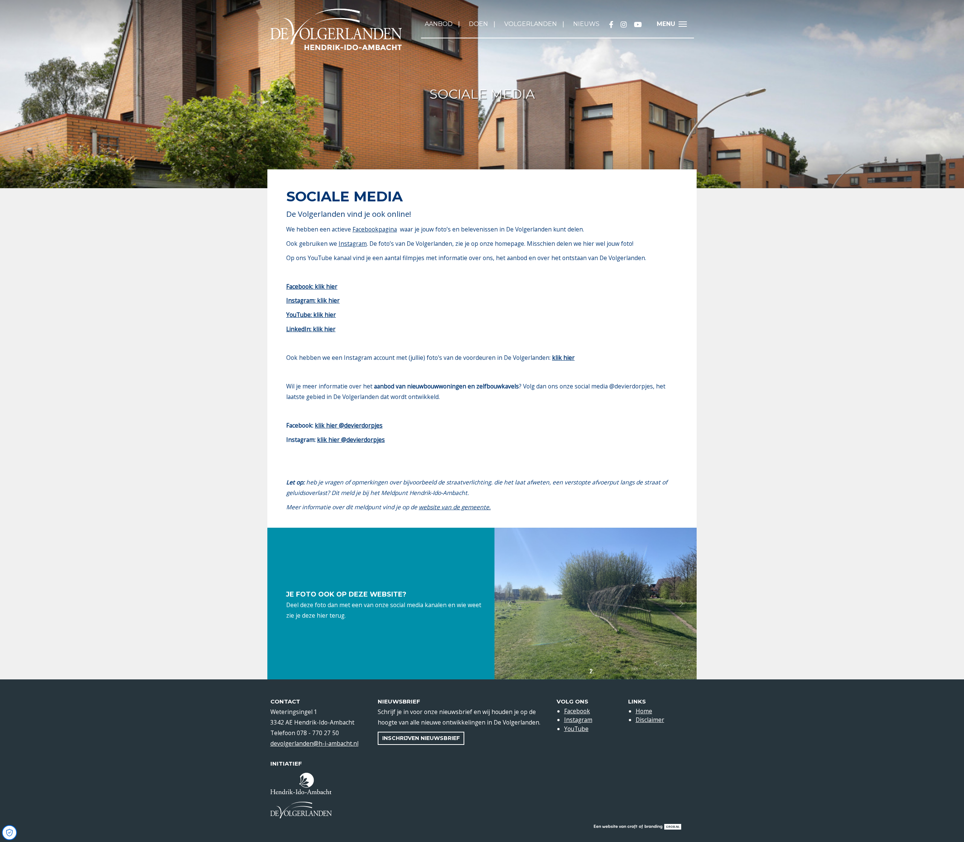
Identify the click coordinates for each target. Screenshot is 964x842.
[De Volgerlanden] (336, 29)
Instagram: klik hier (313, 300)
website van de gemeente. (455, 507)
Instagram (353, 243)
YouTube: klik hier (311, 315)
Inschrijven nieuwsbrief (421, 738)
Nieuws (586, 23)
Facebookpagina (374, 229)
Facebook (577, 711)
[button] (509, 603)
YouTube (576, 729)
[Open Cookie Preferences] (9, 832)
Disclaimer (650, 720)
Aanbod (439, 23)
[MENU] (685, 25)
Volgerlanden (530, 23)
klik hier (563, 357)
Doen (478, 23)
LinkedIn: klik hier (311, 329)
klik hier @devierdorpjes (349, 425)
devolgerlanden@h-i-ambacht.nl (314, 743)
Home (644, 711)
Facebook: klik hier (311, 286)
